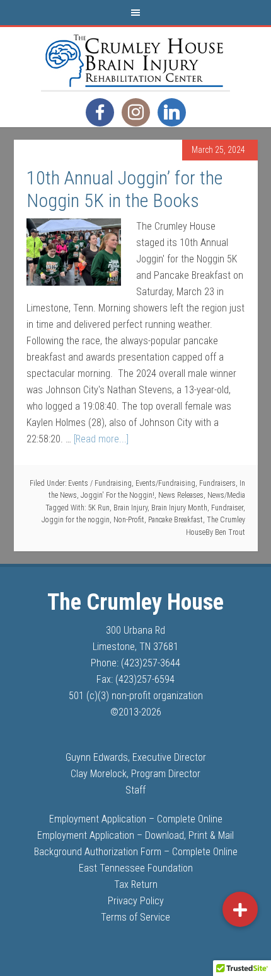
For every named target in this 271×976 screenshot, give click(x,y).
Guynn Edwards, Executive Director (136, 757)
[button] (240, 909)
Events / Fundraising (100, 483)
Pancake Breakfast (175, 519)
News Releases (181, 495)
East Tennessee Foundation (136, 868)
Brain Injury (130, 507)
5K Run (99, 507)
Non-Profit (128, 519)
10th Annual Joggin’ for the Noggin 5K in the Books (124, 189)
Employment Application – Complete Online (135, 819)
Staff (135, 790)
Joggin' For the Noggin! (117, 495)
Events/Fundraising (165, 483)
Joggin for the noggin (76, 519)
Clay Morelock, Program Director (135, 774)
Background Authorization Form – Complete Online (136, 852)
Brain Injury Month (179, 507)
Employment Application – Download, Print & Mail (135, 835)
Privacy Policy (136, 901)
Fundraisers (217, 483)
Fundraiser (227, 507)
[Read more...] (101, 439)
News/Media (226, 495)
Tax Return (136, 884)
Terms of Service (135, 917)
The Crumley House (135, 58)
